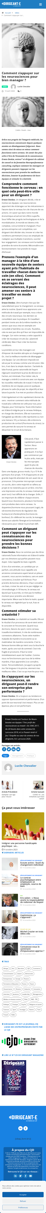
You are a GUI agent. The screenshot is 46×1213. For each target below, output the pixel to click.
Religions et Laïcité (35, 1004)
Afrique (5, 968)
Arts (13, 968)
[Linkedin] (13, 749)
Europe (18, 979)
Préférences (23, 1207)
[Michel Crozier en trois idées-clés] (10, 932)
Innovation (36, 989)
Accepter (23, 1194)
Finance (26, 979)
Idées (17, 13)
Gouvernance (7, 989)
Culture (19, 974)
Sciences (6, 1010)
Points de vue (25, 929)
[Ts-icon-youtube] (30, 1176)
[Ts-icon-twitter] (20, 1176)
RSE (21, 895)
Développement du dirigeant (17, 837)
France (24, 984)
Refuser (23, 1201)
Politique (6, 1004)
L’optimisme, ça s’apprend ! (28, 916)
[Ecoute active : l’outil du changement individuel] (10, 864)
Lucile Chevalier (23, 86)
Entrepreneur (7, 979)
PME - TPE (34, 999)
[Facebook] (4, 749)
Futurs (32, 984)
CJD (28, 968)
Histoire (18, 989)
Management (17, 756)
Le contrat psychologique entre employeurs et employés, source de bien (30, 881)
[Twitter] (9, 749)
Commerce (36, 968)
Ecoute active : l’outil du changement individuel (21, 845)
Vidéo (13, 1015)
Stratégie (23, 1010)
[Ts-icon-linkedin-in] (20, 1128)
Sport (14, 1010)
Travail (5, 1015)
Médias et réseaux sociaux (12, 999)
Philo (25, 999)
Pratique (30, 756)
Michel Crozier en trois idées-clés (31, 932)
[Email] (18, 749)
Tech (38, 1010)
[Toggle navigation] (40, 4)
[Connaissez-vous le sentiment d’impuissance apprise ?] (10, 949)
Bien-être (21, 968)
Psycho (23, 1004)
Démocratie (29, 974)
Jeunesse (16, 994)
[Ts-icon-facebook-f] (25, 1128)
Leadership (25, 994)
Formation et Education (11, 984)
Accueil (8, 13)
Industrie (27, 989)
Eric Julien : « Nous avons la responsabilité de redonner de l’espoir (32, 899)
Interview (6, 994)
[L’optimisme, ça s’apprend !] (10, 916)
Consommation (8, 974)
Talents (31, 1010)
